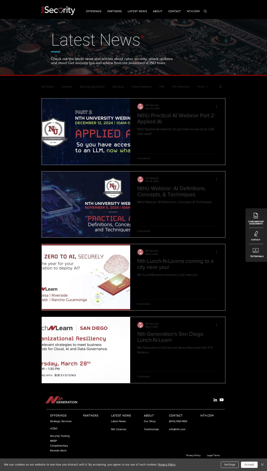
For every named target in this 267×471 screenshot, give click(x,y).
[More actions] (217, 106)
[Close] (262, 465)
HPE (162, 86)
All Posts (48, 86)
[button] (93, 11)
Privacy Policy (167, 464)
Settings (229, 464)
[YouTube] (221, 399)
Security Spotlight (92, 86)
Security (118, 86)
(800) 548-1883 (178, 421)
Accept (249, 464)
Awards (67, 86)
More (201, 86)
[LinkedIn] (215, 399)
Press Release (142, 86)
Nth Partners (181, 86)
